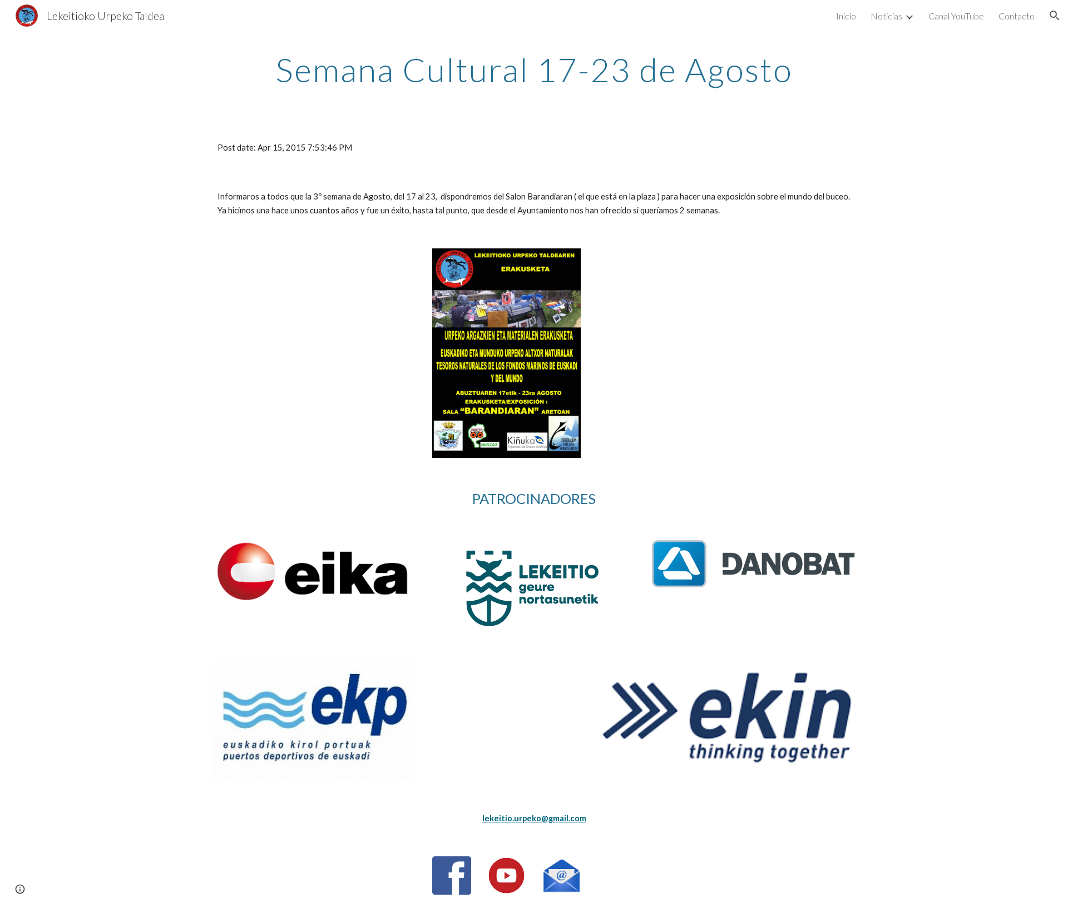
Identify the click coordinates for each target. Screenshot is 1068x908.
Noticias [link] (886, 16)
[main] (534, 69)
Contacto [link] (1016, 16)
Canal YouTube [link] (956, 16)
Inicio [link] (846, 16)
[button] (1054, 15)
